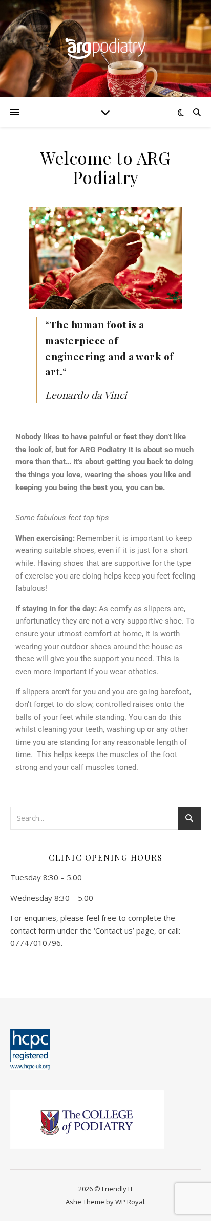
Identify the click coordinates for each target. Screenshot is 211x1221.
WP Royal (129, 1201)
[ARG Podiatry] (105, 48)
